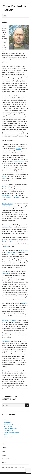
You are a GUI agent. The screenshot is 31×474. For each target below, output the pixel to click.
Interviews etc (8, 437)
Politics (6, 435)
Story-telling (8, 426)
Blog (3, 451)
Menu (5, 15)
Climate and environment (11, 432)
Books (4, 455)
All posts (6, 420)
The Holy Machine (7, 204)
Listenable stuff (8, 430)
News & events (8, 424)
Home (4, 444)
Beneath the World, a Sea (9, 320)
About (4, 447)
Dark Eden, (5, 227)
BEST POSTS (7, 422)
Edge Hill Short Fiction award (11, 197)
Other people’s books (10, 428)
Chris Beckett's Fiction (14, 8)
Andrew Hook (6, 195)
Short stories (6, 459)
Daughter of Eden (10, 252)
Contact (4, 462)
